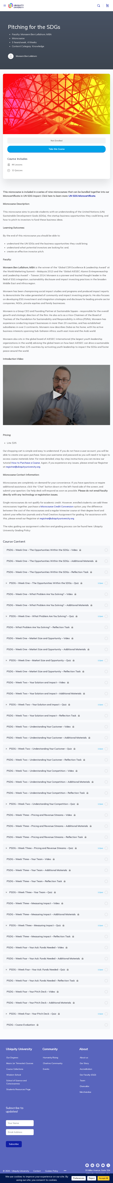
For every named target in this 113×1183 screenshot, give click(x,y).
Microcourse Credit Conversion (56, 506)
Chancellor (84, 1086)
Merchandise (85, 1092)
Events (46, 1069)
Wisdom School (13, 1074)
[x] (108, 1165)
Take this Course (57, 149)
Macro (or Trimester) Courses (19, 1063)
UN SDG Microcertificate (82, 195)
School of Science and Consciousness (16, 1082)
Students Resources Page (18, 1089)
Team (82, 1080)
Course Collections (14, 1069)
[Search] (99, 5)
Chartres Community (52, 1063)
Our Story (84, 1063)
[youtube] (103, 1165)
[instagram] (92, 1165)
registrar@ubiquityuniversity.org (23, 466)
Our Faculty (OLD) (88, 1074)
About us (84, 1057)
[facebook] (87, 1165)
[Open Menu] (4, 5)
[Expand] (6, 583)
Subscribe (14, 1144)
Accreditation (86, 1069)
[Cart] (107, 5)
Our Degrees (12, 1057)
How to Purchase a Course (25, 462)
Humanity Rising (50, 1057)
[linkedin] (97, 1165)
